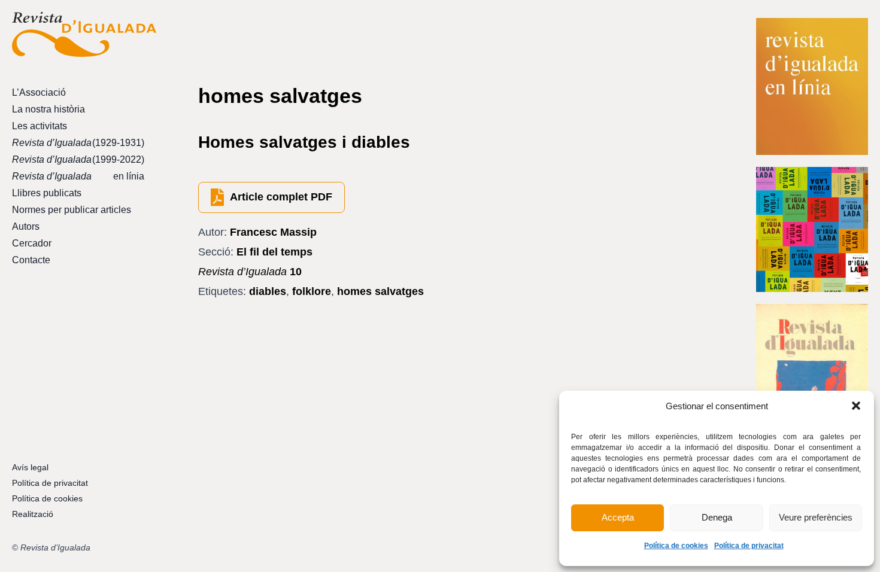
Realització (32, 514)
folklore (311, 291)
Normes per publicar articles (71, 210)
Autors (26, 226)
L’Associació (39, 92)
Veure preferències (815, 517)
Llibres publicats (46, 193)
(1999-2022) (78, 159)
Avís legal (30, 467)
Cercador (31, 243)
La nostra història (48, 109)
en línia (78, 176)
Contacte (31, 260)
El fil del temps (274, 252)
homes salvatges (380, 291)
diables (267, 291)
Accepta (618, 517)
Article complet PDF (281, 197)
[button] (856, 406)
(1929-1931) (78, 143)
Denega (717, 517)
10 (250, 272)
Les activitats (39, 126)
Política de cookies (676, 545)
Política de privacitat (749, 545)
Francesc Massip (273, 232)
